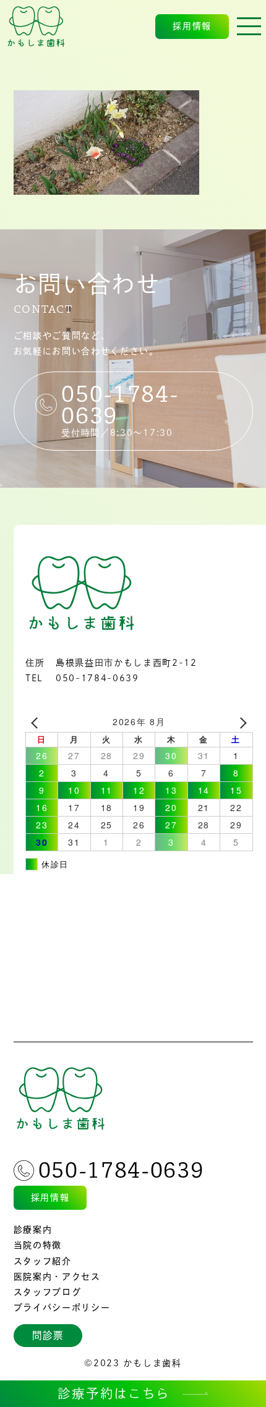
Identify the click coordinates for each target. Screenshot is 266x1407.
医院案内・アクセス (57, 1276)
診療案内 (33, 1229)
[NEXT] (241, 721)
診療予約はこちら (113, 1393)
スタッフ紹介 (43, 1261)
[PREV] (37, 721)
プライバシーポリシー (62, 1307)
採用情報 (192, 26)
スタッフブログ (48, 1292)
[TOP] (36, 26)
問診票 (47, 1335)
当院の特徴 (38, 1245)
